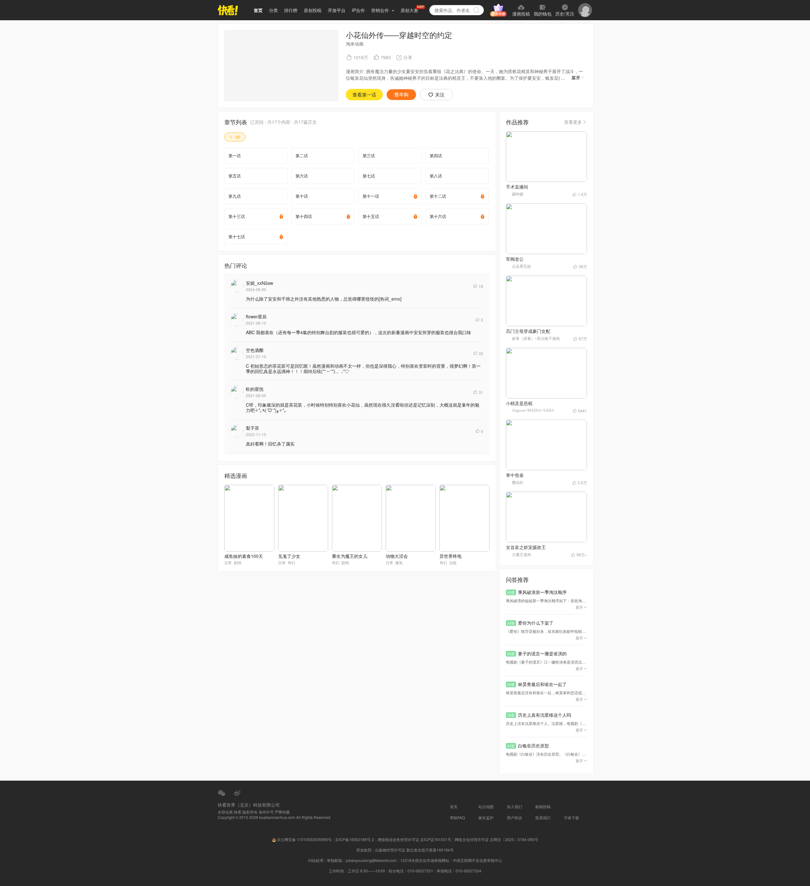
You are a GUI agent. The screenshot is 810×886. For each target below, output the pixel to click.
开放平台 (337, 10)
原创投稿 (312, 10)
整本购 (401, 94)
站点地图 (486, 806)
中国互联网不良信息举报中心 (477, 860)
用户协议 (514, 817)
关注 (440, 94)
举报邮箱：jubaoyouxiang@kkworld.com (362, 860)
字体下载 (571, 817)
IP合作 (358, 10)
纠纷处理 (315, 860)
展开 (575, 77)
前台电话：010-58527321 (411, 870)
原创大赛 (409, 10)
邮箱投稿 (543, 806)
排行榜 (290, 10)
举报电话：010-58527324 (459, 870)
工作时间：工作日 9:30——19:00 (357, 870)
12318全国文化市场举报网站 (424, 860)
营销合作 (380, 10)
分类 (273, 10)
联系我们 (543, 817)
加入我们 (514, 806)
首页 (258, 10)
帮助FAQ (457, 817)
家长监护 (486, 817)
